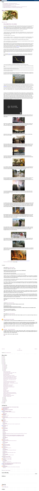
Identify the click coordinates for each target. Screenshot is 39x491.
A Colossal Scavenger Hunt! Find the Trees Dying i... (9, 381)
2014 (3, 361)
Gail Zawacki (5, 329)
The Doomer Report (5, 454)
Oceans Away (5, 380)
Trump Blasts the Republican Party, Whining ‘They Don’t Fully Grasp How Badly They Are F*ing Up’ (15, 433)
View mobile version (19, 350)
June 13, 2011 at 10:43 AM (11, 313)
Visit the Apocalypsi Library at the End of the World (9, 5)
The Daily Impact (5, 451)
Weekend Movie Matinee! (6, 374)
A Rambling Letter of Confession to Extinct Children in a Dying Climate (11, 466)
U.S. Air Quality (5, 460)
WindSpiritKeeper (5, 466)
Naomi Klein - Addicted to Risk (7, 396)
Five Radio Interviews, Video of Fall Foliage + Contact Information (11, 4)
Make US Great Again (5, 421)
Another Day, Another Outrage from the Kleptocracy (9, 392)
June (4, 370)
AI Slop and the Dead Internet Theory (7, 464)
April (4, 398)
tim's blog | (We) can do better (6, 456)
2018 (3, 357)
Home (19, 348)
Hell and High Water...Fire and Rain (7, 385)
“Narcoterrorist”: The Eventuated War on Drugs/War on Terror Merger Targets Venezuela (13, 435)
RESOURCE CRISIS (5, 439)
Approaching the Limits (6, 407)
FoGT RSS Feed (5, 423)
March (4, 399)
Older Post (36, 348)
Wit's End (4, 10)
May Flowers (4, 426)
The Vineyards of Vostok (6, 415)
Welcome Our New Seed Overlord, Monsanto (8, 386)
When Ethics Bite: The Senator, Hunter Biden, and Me (9, 452)
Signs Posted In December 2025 (6, 445)
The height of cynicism (6, 390)
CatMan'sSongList (5, 408)
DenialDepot (4, 414)
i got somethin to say (5, 425)
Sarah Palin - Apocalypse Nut (7, 394)
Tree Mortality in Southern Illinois (7, 458)
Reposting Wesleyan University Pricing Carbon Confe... (10, 393)
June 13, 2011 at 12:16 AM (10, 302)
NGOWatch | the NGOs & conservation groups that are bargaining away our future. (13, 435)
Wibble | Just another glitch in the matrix (8, 463)
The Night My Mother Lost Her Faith (7, 457)
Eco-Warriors (5, 389)
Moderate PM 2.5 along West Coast (7, 461)
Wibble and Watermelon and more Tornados (8, 395)
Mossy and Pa (5, 319)
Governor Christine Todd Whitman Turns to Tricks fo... (9, 377)
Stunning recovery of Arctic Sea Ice (7, 447)
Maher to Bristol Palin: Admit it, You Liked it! (8, 375)
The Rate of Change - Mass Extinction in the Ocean (9, 379)
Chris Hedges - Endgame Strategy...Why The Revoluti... (10, 376)
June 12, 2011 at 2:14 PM (11, 267)
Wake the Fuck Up (5, 388)
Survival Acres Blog (5, 442)
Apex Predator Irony (5, 428)
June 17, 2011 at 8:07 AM (11, 329)
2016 (3, 359)
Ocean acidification (5, 437)
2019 (3, 356)
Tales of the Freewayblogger (6, 444)
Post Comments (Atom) (8, 352)
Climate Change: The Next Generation (8, 409)
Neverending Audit (5, 430)
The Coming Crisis (5, 449)
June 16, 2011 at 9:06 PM (11, 319)
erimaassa (4, 420)
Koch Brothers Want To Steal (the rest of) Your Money (10, 378)
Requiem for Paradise (5, 391)
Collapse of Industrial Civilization (7, 411)
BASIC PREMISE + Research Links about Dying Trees (10, 3)
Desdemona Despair (5, 416)
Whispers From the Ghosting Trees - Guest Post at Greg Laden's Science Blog (12, 7)
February (4, 400)
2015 (3, 360)
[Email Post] (13, 261)
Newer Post (3, 348)
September (4, 367)
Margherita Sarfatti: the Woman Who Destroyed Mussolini (9, 440)
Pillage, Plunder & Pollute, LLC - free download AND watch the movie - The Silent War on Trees (15, 6)
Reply (4, 300)
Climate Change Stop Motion (6, 371)
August (4, 368)
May (4, 397)
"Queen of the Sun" (5, 387)
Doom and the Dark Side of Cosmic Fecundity (8, 454)
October (4, 366)
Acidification (4, 438)
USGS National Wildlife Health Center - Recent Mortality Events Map (12, 462)
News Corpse (4, 432)
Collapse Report (5, 413)
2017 (3, 358)
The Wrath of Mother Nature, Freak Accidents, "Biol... (10, 372)
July (4, 369)
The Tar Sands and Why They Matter (7, 373)
